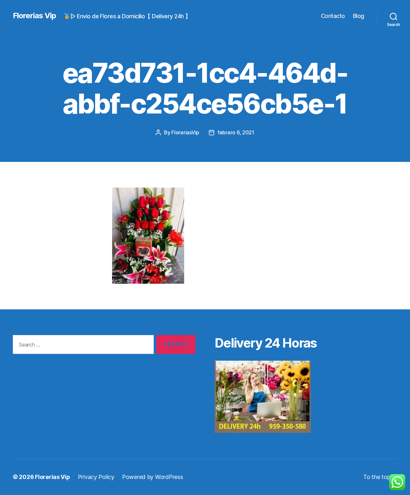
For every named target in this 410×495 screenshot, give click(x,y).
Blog (358, 16)
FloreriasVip (185, 132)
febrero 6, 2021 (235, 132)
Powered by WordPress (152, 477)
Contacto (333, 16)
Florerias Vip (34, 16)
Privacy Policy (96, 477)
